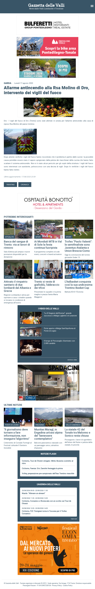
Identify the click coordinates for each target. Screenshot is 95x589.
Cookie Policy (67, 585)
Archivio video (72, 360)
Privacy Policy (57, 585)
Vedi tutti (74, 519)
